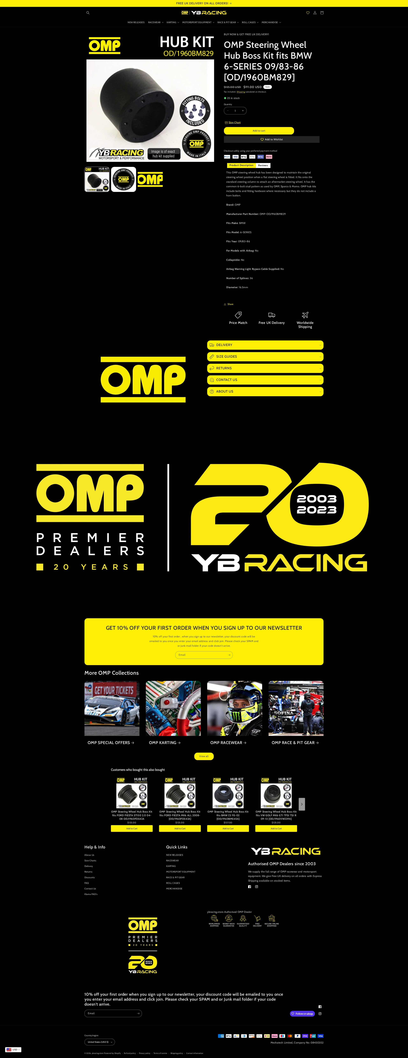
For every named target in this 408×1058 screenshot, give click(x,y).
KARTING (171, 866)
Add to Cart (131, 828)
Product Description (241, 165)
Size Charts (90, 860)
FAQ (86, 883)
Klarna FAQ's (90, 894)
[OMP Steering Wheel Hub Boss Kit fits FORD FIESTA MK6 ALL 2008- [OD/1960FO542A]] (180, 793)
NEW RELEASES (174, 855)
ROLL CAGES (173, 883)
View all (204, 756)
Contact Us (90, 888)
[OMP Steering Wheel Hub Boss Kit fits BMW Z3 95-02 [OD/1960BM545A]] (228, 793)
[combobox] (13, 1049)
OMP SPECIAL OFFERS (109, 742)
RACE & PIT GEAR (175, 877)
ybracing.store (98, 1053)
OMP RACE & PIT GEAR (293, 742)
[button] (87, 12)
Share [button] (230, 304)
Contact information (194, 1053)
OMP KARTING (162, 742)
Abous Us (89, 855)
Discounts (89, 877)
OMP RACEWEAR (226, 742)
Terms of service (160, 1053)
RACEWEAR (172, 860)
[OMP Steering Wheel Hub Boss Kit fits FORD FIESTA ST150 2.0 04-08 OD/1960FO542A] (132, 793)
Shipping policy (177, 1053)
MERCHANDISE (174, 888)
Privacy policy (144, 1053)
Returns (88, 871)
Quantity (228, 104)
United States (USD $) (98, 1042)
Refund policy (130, 1053)
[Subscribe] (229, 655)
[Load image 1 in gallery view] (96, 179)
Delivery (88, 866)
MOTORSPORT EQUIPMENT (180, 871)
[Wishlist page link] (308, 12)
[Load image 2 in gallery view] (123, 179)
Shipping (241, 92)
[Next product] (302, 804)
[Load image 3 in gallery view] (150, 179)
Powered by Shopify (112, 1053)
